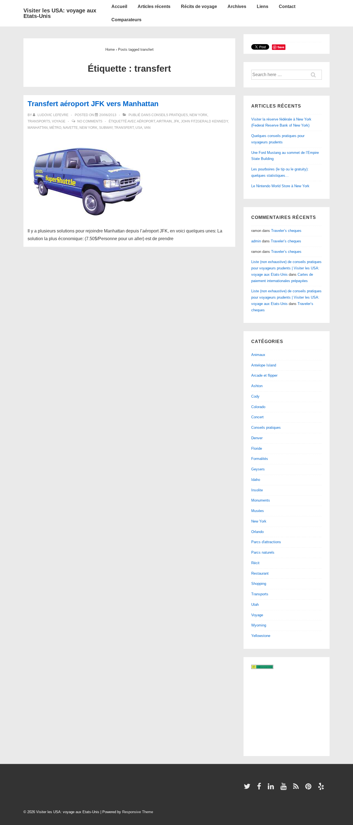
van (147, 128)
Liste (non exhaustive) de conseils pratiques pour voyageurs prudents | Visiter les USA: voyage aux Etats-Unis (286, 268)
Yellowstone (260, 636)
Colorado (258, 407)
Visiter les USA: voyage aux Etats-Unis (59, 13)
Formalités (259, 459)
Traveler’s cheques (286, 231)
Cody (255, 396)
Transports (39, 121)
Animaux (258, 355)
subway (106, 128)
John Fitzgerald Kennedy (204, 121)
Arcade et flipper (264, 375)
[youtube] (284, 788)
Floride (256, 448)
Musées (257, 511)
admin (256, 241)
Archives (237, 6)
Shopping (258, 584)
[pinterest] (309, 788)
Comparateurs (126, 19)
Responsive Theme (137, 812)
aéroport (146, 121)
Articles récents (154, 6)
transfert (124, 128)
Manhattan (38, 128)
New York (198, 115)
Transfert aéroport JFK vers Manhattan (93, 104)
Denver (257, 438)
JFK (176, 121)
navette (70, 128)
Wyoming (258, 625)
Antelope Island (263, 365)
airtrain (164, 121)
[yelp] (321, 788)
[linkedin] (272, 788)
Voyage (58, 121)
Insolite (257, 490)
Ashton (257, 386)
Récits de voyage (199, 6)
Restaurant (260, 573)
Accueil (119, 6)
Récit (255, 563)
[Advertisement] (285, 711)
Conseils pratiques (169, 115)
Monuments (260, 500)
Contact (287, 6)
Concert (257, 417)
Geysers (258, 469)
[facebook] (260, 788)
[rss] (297, 788)
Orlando (257, 532)
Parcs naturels (262, 552)
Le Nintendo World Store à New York (280, 186)
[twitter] (248, 788)
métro (55, 128)
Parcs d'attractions (266, 542)
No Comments (89, 121)
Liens (262, 6)
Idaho (255, 480)
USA (138, 128)
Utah (255, 604)
